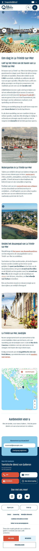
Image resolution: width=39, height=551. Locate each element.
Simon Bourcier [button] (3, 130)
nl (32, 2)
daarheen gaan (29, 372)
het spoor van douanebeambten (25, 251)
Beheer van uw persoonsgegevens (19, 523)
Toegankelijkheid (9, 2)
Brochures (9, 481)
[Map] (19, 389)
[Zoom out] (34, 404)
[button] (4, 31)
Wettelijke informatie (26, 514)
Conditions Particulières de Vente (19, 519)
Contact (27, 474)
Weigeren (28, 538)
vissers (4, 276)
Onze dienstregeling (30, 481)
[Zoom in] (34, 401)
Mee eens (11, 538)
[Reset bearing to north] (34, 407)
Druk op (28, 507)
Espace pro (10, 507)
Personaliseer (19, 545)
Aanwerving (16, 514)
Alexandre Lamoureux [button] (3, 12)
